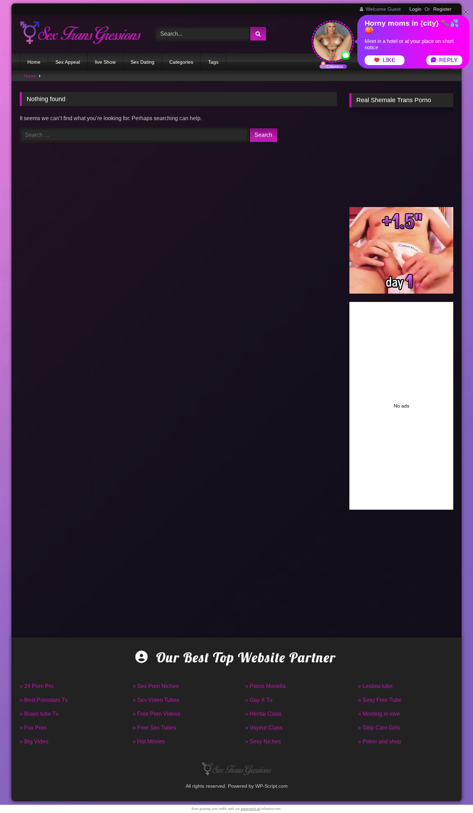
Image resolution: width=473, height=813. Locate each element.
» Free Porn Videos (156, 714)
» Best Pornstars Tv (44, 700)
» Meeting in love (379, 714)
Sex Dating (142, 62)
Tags (213, 62)
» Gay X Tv (259, 700)
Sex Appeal (67, 62)
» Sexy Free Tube (380, 700)
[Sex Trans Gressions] (80, 33)
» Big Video (34, 741)
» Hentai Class (263, 714)
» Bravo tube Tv (39, 714)
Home (34, 62)
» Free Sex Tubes (154, 728)
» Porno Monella (265, 686)
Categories (181, 62)
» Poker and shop (379, 741)
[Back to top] (451, 792)
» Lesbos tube (375, 686)
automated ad (250, 809)
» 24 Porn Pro (37, 686)
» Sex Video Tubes (156, 700)
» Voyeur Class (264, 728)
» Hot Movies (149, 741)
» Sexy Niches (263, 741)
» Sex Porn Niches (156, 686)
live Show (105, 62)
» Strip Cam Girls (379, 728)
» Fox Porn (33, 728)
